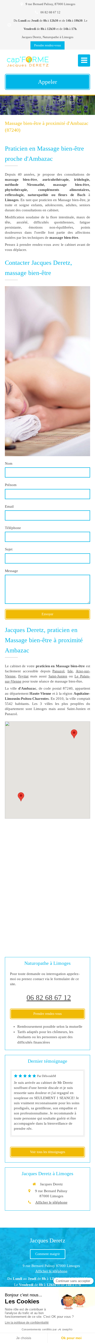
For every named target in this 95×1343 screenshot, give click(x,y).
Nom (8, 463)
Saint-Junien (57, 676)
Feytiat (23, 676)
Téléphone (13, 528)
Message (11, 571)
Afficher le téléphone (51, 1202)
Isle (70, 671)
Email (9, 506)
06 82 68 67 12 (49, 997)
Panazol (58, 671)
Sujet (8, 549)
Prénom (11, 485)
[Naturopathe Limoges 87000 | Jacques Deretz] (28, 61)
